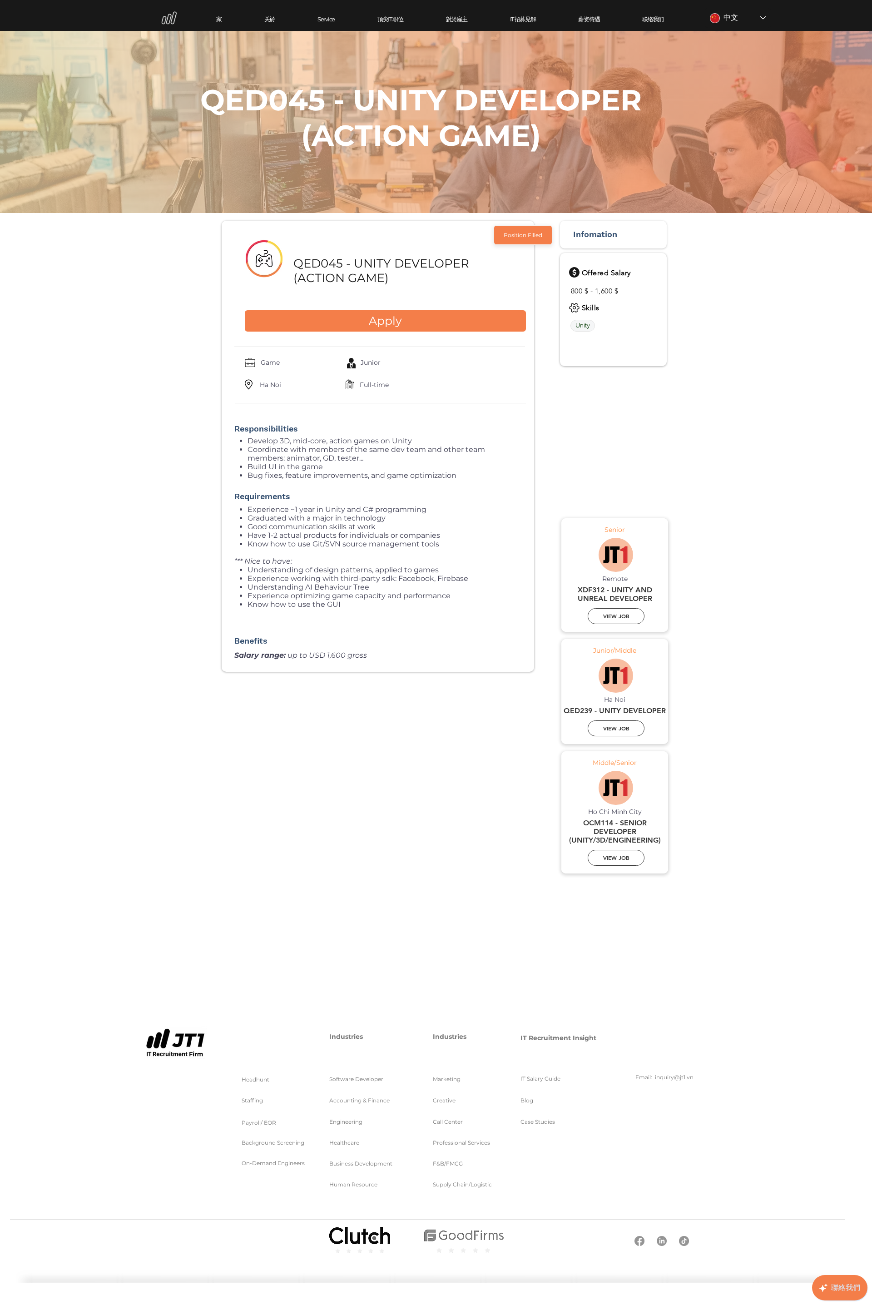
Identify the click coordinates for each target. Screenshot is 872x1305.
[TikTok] (684, 1241)
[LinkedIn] (662, 1241)
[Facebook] (639, 1241)
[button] (326, 19)
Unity (582, 325)
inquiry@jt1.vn (674, 1077)
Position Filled (523, 235)
